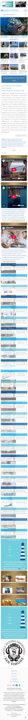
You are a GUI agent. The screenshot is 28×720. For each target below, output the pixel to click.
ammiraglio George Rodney (16, 140)
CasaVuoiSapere (18, 689)
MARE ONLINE (14, 713)
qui (19, 568)
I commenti (14, 679)
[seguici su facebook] (19, 685)
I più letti (14, 676)
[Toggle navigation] (25, 10)
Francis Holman (9, 144)
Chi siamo (14, 673)
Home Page (14, 671)
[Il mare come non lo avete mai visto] (14, 26)
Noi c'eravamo (14, 682)
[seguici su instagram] (13, 685)
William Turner (21, 146)
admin (16, 139)
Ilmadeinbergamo (10, 689)
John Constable (16, 144)
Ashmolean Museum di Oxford (8, 141)
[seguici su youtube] (16, 685)
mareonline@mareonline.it (18, 220)
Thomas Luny (15, 146)
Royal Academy (8, 146)
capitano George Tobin (6, 143)
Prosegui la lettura (20, 135)
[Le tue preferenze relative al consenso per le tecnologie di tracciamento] (25, 717)
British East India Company (20, 141)
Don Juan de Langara (16, 143)
